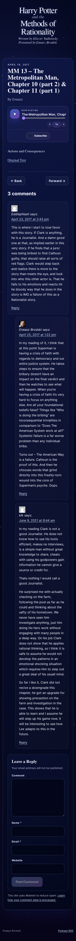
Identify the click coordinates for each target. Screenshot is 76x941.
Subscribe (38, 135)
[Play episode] (14, 113)
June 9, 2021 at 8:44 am (37, 520)
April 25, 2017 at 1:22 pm (37, 335)
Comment (18, 775)
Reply (15, 308)
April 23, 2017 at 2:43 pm (30, 219)
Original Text (17, 160)
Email (16, 841)
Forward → (57, 181)
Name (16, 822)
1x (56, 124)
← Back (16, 181)
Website (17, 860)
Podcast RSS (65, 930)
